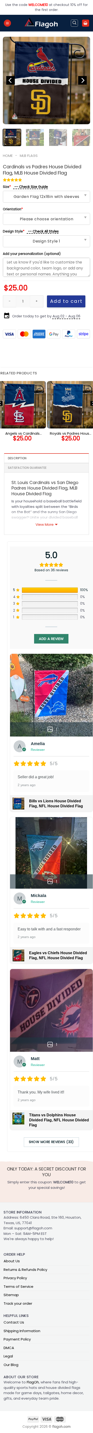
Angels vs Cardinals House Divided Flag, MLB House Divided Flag (22, 433)
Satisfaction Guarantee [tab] (27, 468)
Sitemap (11, 1294)
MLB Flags (29, 155)
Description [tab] (17, 458)
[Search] (74, 23)
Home (8, 155)
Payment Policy (17, 1339)
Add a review (51, 638)
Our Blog (11, 1364)
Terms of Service (18, 1286)
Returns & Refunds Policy (25, 1269)
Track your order (18, 1303)
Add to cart (66, 301)
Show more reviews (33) (51, 1141)
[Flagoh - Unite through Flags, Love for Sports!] (41, 23)
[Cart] (85, 23)
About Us (12, 1260)
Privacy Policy (15, 1277)
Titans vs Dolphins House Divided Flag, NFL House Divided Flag (59, 1120)
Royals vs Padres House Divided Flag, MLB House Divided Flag (71, 433)
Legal (8, 1356)
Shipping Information (22, 1330)
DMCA (9, 1347)
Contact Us (14, 1322)
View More (45, 524)
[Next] (82, 80)
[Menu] (7, 23)
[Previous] (10, 80)
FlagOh (33, 1382)
